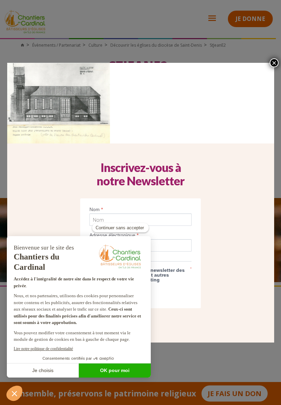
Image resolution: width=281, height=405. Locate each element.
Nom (96, 209)
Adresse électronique (113, 235)
